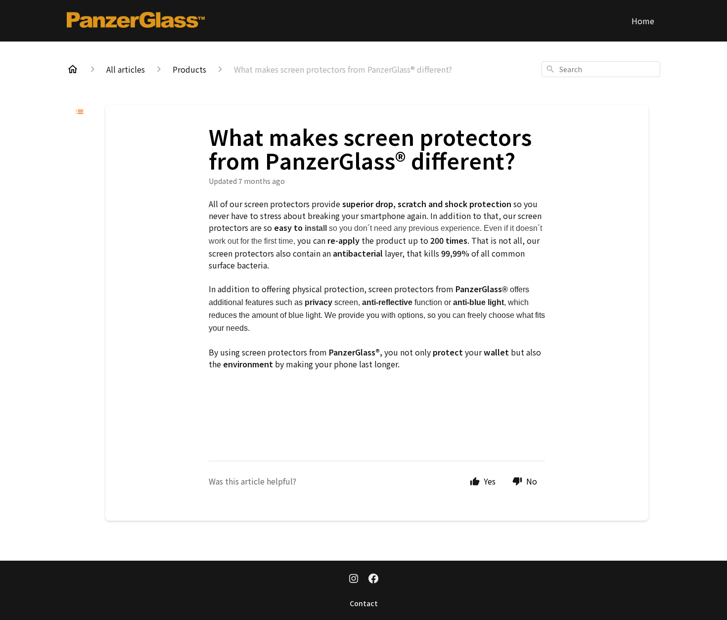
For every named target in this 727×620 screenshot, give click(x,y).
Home (643, 21)
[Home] (73, 69)
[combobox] (601, 69)
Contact (364, 603)
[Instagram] (354, 579)
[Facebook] (373, 579)
